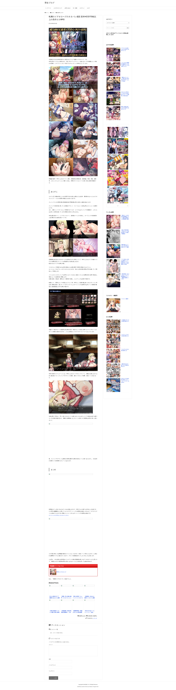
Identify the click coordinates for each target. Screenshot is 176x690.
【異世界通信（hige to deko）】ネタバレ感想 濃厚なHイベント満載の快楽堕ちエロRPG (125, 276)
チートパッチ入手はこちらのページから (59, 515)
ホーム (47, 12)
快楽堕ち (95, 615)
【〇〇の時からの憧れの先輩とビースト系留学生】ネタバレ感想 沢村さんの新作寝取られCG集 (125, 262)
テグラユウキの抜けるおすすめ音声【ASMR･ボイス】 (125, 49)
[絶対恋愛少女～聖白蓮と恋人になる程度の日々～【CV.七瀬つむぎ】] (117, 199)
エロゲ (52, 12)
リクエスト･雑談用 (124, 298)
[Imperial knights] (117, 183)
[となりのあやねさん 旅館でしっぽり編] (117, 167)
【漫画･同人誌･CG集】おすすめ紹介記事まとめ (125, 365)
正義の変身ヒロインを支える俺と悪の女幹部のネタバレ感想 (125, 246)
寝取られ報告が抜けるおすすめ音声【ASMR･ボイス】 (125, 108)
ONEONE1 (90, 615)
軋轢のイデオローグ (61, 571)
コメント (51, 644)
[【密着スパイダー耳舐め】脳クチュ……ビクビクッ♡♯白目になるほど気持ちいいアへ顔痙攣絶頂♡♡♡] (117, 151)
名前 (50, 659)
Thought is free (95, 686)
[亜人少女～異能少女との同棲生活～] (117, 135)
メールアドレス (52, 665)
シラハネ (95, 618)
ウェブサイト (52, 670)
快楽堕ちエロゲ (60, 12)
